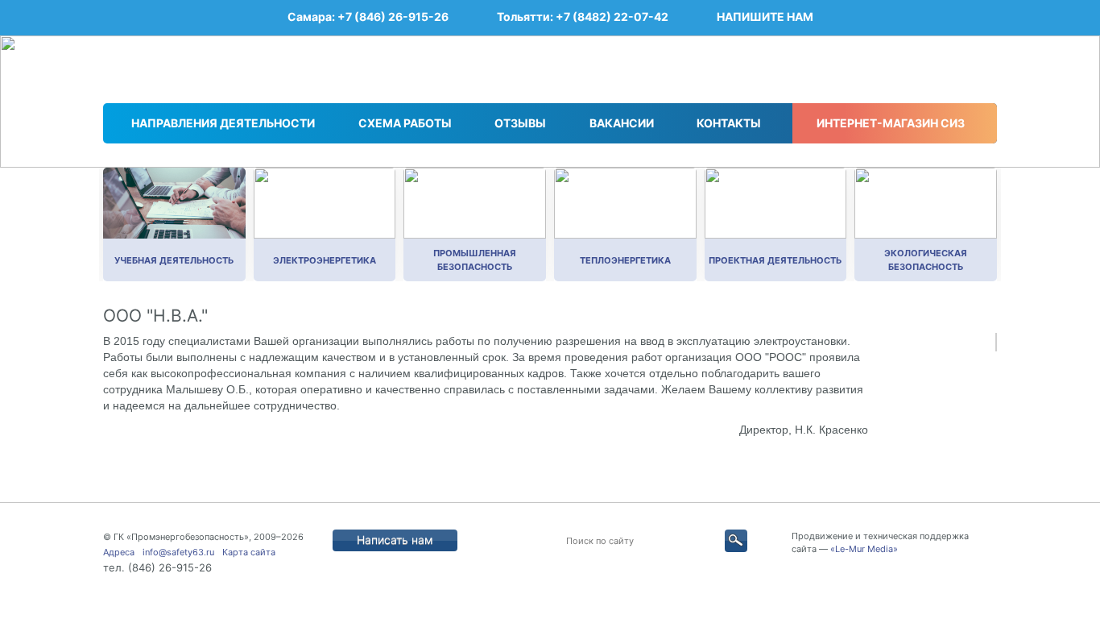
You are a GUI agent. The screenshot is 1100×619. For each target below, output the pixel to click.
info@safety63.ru (178, 552)
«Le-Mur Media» (864, 549)
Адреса (118, 552)
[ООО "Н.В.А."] (996, 342)
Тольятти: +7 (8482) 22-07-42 (582, 16)
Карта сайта (248, 552)
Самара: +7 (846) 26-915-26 (368, 16)
